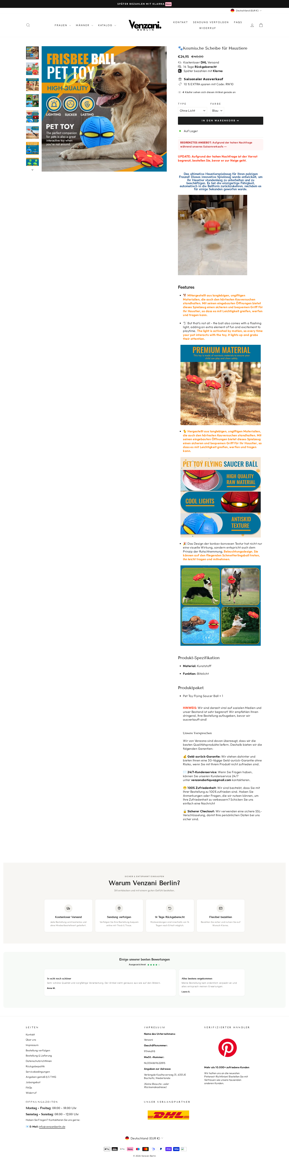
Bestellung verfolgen (38, 1050)
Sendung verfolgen (211, 22)
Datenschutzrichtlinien (39, 1061)
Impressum (32, 1045)
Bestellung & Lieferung (39, 1055)
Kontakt (30, 1034)
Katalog (106, 25)
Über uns (31, 1039)
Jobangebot (33, 1082)
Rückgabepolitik (35, 1066)
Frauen (61, 25)
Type (182, 103)
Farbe (215, 103)
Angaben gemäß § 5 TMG (41, 1076)
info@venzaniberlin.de (52, 1126)
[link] (144, 980)
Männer (83, 25)
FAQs (238, 22)
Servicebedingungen (38, 1071)
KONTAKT (180, 22)
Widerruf (207, 28)
